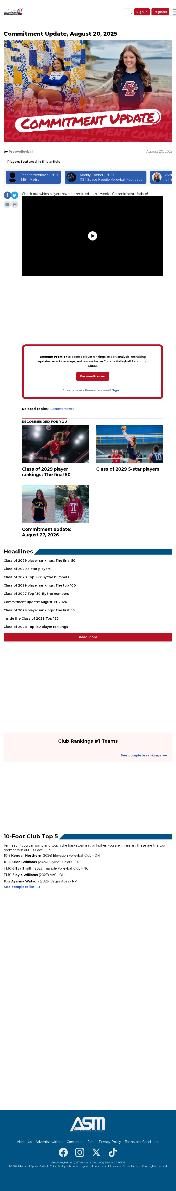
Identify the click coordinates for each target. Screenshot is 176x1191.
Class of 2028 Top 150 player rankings (36, 627)
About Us (24, 1142)
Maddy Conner (91, 175)
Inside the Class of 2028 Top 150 (31, 618)
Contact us (75, 1142)
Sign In (142, 12)
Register (160, 12)
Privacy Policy (110, 1142)
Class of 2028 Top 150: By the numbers (36, 577)
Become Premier (92, 376)
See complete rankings (141, 755)
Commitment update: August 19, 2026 (35, 602)
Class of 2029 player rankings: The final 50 (39, 560)
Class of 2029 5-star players (27, 569)
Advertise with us (49, 1142)
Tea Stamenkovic (34, 175)
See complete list (19, 887)
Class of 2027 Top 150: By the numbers (36, 594)
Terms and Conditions (142, 1142)
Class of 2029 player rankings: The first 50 (39, 610)
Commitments (62, 409)
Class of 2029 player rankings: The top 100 (40, 585)
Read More (88, 637)
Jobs (91, 1142)
